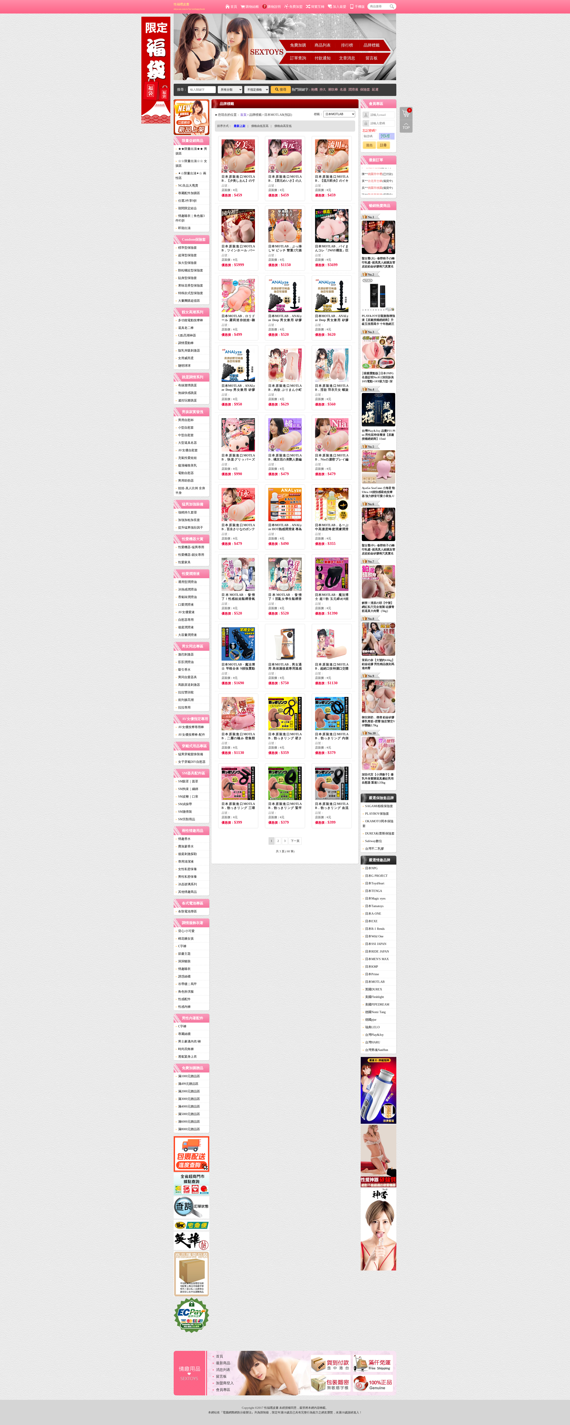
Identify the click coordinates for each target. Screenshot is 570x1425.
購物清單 (405, 110)
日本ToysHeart (373, 883)
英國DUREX (372, 989)
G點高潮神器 (185, 335)
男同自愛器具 (186, 677)
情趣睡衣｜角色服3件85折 (190, 218)
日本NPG (370, 868)
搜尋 (283, 89)
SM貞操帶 (183, 804)
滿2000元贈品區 (187, 1091)
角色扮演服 (184, 991)
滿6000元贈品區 (187, 1121)
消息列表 (223, 1370)
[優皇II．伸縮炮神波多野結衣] (378, 1091)
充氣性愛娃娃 (186, 458)
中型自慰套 (184, 435)
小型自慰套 (184, 427)
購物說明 (274, 6)
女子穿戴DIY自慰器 (190, 761)
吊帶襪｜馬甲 (186, 984)
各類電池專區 (186, 911)
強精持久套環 (186, 512)
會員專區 (223, 1390)
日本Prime (370, 974)
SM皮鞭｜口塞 (186, 796)
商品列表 (323, 45)
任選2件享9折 (186, 200)
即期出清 (183, 228)
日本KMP (370, 966)
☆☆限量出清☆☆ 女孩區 (191, 163)
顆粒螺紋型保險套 (189, 270)
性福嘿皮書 (189, 6)
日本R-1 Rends (373, 928)
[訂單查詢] (191, 1208)
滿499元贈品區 (186, 1083)
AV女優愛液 (185, 612)
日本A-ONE (371, 913)
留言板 (372, 58)
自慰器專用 (184, 619)
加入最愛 (339, 6)
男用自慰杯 (184, 420)
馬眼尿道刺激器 (187, 684)
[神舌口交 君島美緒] (378, 1230)
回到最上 (406, 126)
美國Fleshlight (373, 997)
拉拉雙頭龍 (184, 692)
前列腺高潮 (184, 700)
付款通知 (323, 58)
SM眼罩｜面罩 (186, 781)
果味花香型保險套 (189, 285)
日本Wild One (372, 936)
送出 (369, 145)
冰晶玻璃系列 (186, 884)
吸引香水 (183, 669)
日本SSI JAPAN (374, 944)
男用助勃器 (184, 480)
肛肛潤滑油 (184, 662)
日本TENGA (372, 891)
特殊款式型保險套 (189, 293)
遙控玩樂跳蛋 (186, 400)
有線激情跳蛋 (186, 385)
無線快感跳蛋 (186, 393)
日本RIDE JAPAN (375, 951)
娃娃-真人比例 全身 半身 (190, 491)
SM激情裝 (183, 811)
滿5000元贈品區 (187, 1114)
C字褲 (180, 946)
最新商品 (223, 1363)
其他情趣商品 (186, 892)
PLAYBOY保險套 (375, 813)
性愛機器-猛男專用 (189, 547)
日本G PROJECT (375, 875)
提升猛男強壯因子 (189, 527)
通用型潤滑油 (186, 582)
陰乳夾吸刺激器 (187, 350)
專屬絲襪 (183, 1034)
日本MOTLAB (373, 981)
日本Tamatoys (372, 906)
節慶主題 (183, 953)
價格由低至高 (260, 126)
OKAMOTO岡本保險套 (377, 824)
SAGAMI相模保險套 (377, 806)
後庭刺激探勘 (186, 854)
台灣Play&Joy (373, 1034)
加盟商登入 (225, 1383)
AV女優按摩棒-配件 (190, 734)
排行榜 (347, 45)
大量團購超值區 (187, 300)
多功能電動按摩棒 (189, 320)
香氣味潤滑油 (186, 597)
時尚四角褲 (184, 1049)
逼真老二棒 (184, 328)
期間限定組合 (186, 208)
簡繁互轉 (317, 6)
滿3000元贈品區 (187, 1099)
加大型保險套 (186, 263)
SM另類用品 (185, 819)
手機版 (360, 6)
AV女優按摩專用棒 (189, 727)
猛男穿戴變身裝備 (189, 754)
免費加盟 (296, 6)
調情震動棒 (184, 343)
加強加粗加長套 (187, 520)
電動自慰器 (184, 473)
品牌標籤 (372, 45)
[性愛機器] (378, 1157)
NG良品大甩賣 (186, 185)
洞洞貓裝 (183, 961)
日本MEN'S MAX (375, 959)
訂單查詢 (298, 58)
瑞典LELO (371, 1027)
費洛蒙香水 (184, 846)
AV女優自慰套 (186, 450)
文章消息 (347, 58)
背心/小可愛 (185, 931)
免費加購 (298, 45)
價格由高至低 (283, 126)
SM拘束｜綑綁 (186, 789)
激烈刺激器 (184, 654)
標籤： (318, 114)
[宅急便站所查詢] (191, 1226)
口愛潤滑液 (184, 604)
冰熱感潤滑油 (186, 589)
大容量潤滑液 (186, 635)
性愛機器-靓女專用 (189, 554)
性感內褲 (183, 1006)
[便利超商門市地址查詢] (191, 1185)
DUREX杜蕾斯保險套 (378, 833)
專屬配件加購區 (187, 193)
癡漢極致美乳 (186, 465)
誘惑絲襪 (183, 976)
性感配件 (183, 999)
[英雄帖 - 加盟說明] (191, 1241)
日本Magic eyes (373, 898)
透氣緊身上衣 (186, 1056)
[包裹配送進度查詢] (191, 1154)
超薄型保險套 (186, 255)
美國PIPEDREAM (375, 1004)
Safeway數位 (372, 841)
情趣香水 (183, 839)
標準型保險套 (186, 247)
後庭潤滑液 (184, 627)
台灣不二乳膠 (373, 848)
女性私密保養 (186, 869)
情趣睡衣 (183, 969)
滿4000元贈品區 (187, 1106)
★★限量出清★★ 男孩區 (191, 151)
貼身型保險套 (186, 278)
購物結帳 (252, 6)
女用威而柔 (184, 358)
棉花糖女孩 (184, 938)
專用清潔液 (184, 861)
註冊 (383, 145)
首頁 (233, 6)
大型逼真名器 (186, 442)
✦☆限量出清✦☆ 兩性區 (190, 176)
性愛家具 (183, 562)
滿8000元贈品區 (187, 1129)
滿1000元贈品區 (187, 1076)
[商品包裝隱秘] (191, 1274)
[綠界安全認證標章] (191, 1315)
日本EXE (370, 921)
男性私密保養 (186, 876)
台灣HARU (371, 1042)
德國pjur (369, 1019)
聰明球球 (183, 365)
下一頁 (295, 841)
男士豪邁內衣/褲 (188, 1041)
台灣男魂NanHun (375, 1050)
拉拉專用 (183, 707)
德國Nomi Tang (374, 1012)
